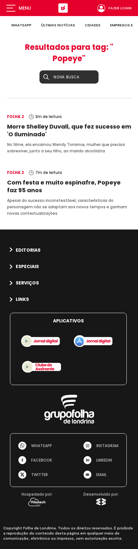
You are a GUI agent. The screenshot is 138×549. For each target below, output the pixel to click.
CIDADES (92, 25)
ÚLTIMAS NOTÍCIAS (58, 25)
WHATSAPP (21, 25)
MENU (25, 8)
